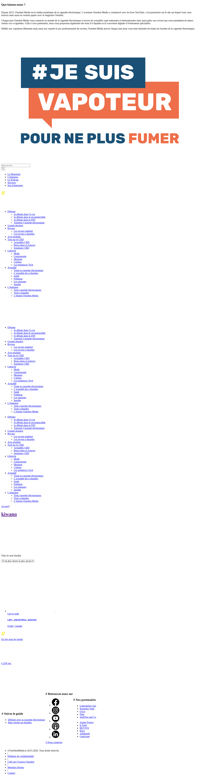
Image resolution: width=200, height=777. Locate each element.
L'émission (13, 177)
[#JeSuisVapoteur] (100, 142)
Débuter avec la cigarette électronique (26, 719)
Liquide (18, 626)
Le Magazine (14, 174)
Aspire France (87, 722)
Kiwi (82, 730)
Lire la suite (13, 613)
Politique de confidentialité (21, 756)
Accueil (5, 506)
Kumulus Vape (87, 708)
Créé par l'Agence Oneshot (21, 761)
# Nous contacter (54, 742)
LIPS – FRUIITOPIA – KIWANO (22, 620)
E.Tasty (83, 725)
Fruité (10, 626)
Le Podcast (13, 179)
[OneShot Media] (24, 322)
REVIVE (84, 728)
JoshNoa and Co (88, 717)
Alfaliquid (85, 733)
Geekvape (85, 736)
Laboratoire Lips (88, 706)
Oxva (82, 711)
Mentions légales (16, 767)
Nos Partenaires (15, 185)
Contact (11, 773)
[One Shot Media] (26, 196)
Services (12, 182)
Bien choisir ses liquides (20, 722)
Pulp (82, 714)
